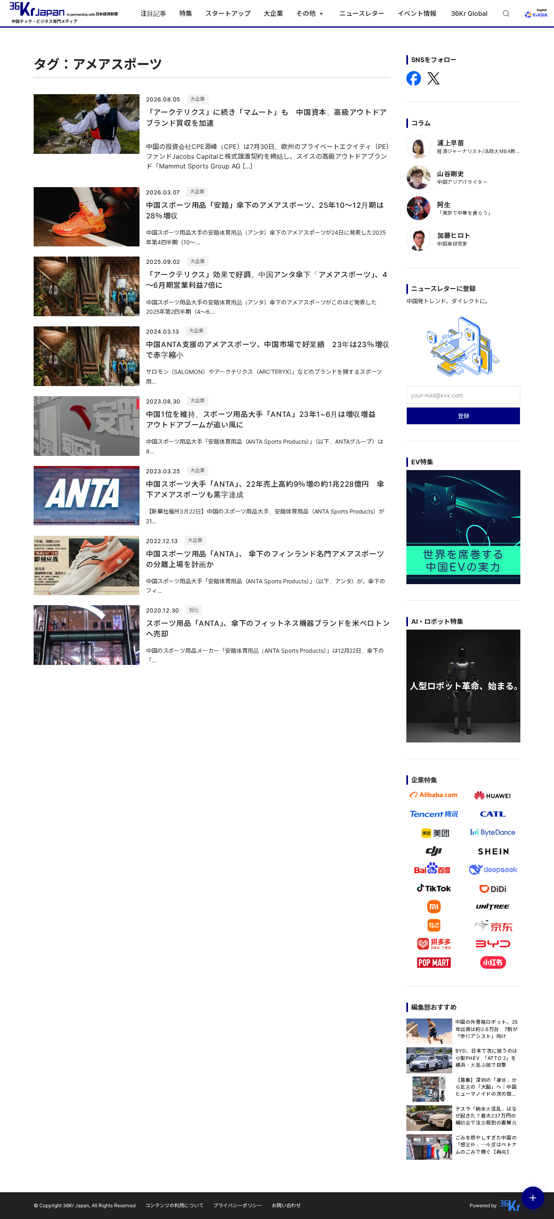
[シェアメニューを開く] (533, 1198)
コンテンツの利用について (174, 1205)
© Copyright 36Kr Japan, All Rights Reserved (84, 1205)
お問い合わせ (286, 1205)
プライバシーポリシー (237, 1205)
